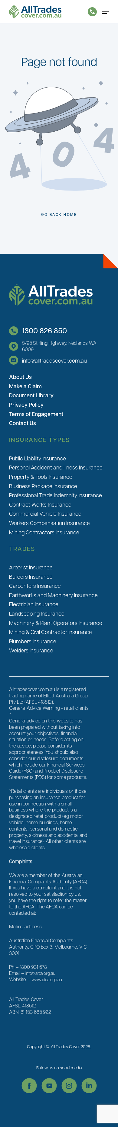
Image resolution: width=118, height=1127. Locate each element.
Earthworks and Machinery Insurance (53, 594)
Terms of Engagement (36, 414)
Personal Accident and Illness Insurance (56, 467)
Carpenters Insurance (35, 585)
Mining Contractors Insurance (44, 532)
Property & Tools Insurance (40, 476)
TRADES (22, 548)
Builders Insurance (31, 576)
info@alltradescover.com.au (54, 360)
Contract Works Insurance (40, 504)
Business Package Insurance (43, 485)
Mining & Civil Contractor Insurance (50, 631)
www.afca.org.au (46, 979)
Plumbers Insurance (32, 641)
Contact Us (22, 423)
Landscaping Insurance (36, 613)
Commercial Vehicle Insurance (45, 513)
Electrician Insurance (33, 603)
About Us (20, 376)
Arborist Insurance (31, 567)
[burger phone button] (92, 11)
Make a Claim (25, 386)
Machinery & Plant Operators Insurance (55, 622)
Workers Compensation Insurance (49, 522)
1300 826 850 (44, 330)
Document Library (31, 395)
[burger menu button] (105, 12)
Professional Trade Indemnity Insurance (55, 494)
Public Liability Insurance (37, 458)
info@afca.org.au (40, 973)
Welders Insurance (31, 650)
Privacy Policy (26, 404)
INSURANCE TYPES (39, 439)
